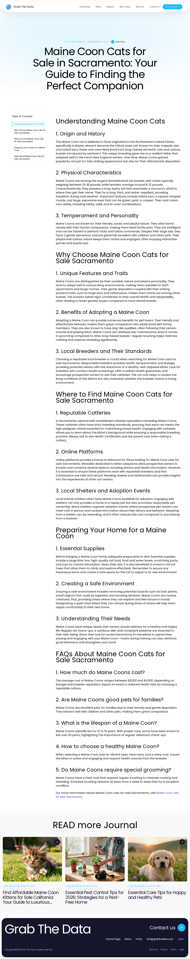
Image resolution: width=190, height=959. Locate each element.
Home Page (113, 939)
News (128, 939)
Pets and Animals (75, 42)
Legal (181, 949)
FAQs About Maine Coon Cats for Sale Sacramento (29, 157)
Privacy (164, 949)
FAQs (139, 939)
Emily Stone (120, 42)
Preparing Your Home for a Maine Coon (29, 148)
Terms (173, 949)
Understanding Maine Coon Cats (29, 124)
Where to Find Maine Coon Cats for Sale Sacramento (29, 140)
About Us (153, 949)
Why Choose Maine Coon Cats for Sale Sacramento (30, 131)
